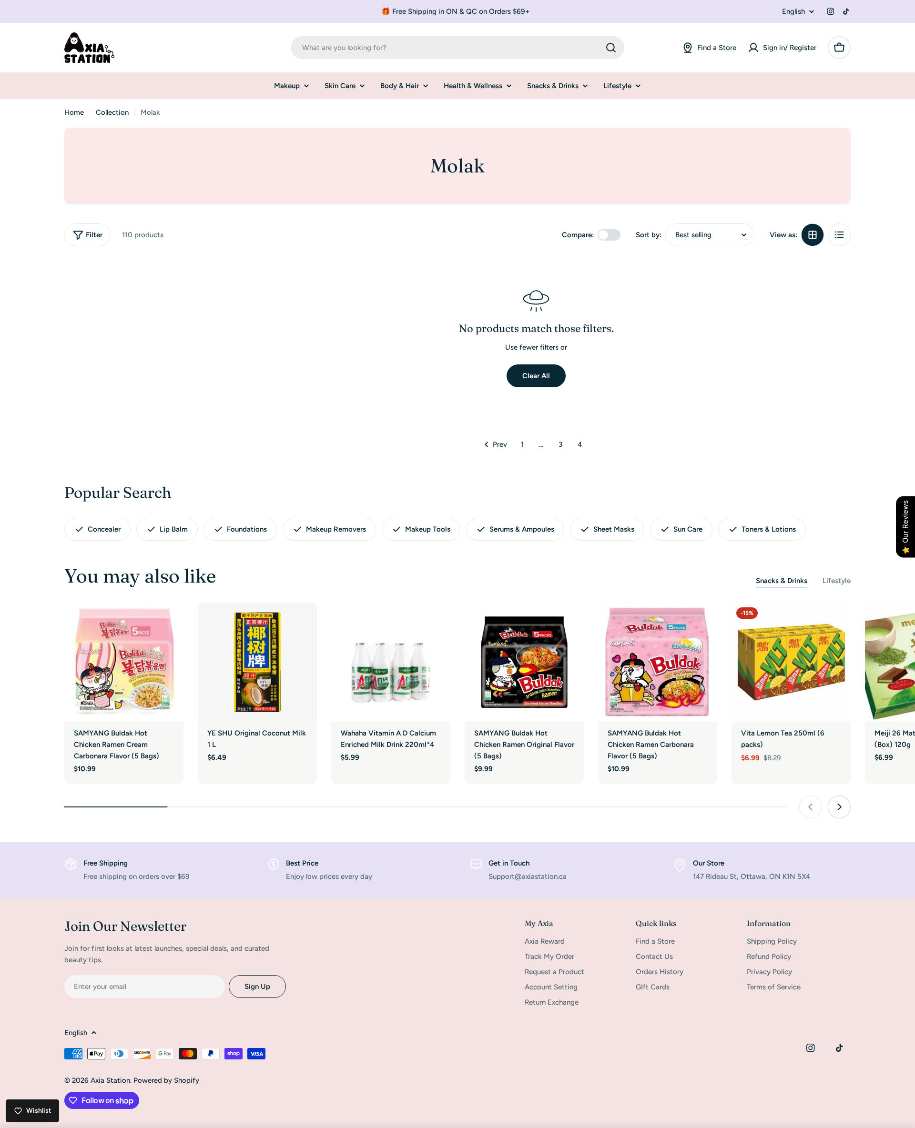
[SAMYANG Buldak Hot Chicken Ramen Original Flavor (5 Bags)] (524, 662)
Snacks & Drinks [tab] (781, 580)
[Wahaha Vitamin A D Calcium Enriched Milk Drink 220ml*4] (390, 662)
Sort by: (648, 235)
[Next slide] (839, 807)
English (793, 11)
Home (74, 112)
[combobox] (457, 47)
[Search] (611, 47)
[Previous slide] (810, 807)
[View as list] (839, 234)
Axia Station (110, 1080)
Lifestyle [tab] (837, 580)
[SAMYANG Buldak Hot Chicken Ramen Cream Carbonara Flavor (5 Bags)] (123, 662)
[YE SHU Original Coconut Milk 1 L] (257, 662)
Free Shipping (105, 863)
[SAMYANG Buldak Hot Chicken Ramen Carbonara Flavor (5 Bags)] (657, 662)
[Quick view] (169, 623)
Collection (112, 112)
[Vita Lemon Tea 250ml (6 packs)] (791, 662)
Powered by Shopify (166, 1080)
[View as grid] (812, 234)
